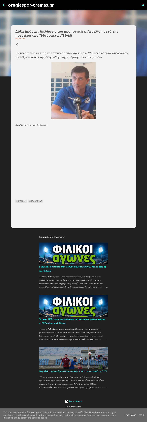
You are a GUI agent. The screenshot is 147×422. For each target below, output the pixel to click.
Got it (141, 415)
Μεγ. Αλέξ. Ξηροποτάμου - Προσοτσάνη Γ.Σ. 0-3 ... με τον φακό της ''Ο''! (73, 371)
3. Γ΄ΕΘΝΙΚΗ (21, 201)
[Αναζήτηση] (58, 5)
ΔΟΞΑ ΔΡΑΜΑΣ (35, 201)
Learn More (130, 415)
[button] (17, 44)
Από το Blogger (75, 401)
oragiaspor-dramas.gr (31, 4)
